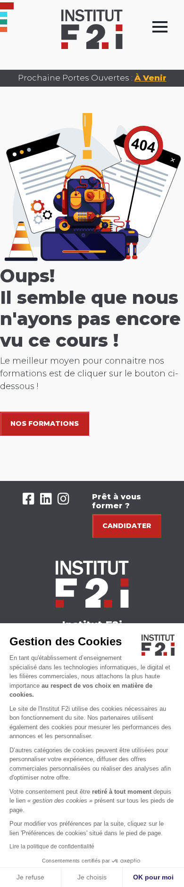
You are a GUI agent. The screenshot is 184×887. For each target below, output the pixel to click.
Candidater (126, 525)
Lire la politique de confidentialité (51, 846)
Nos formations (44, 423)
